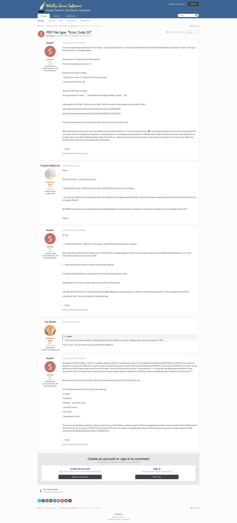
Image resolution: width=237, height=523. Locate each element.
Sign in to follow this (175, 32)
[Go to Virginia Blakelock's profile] (50, 174)
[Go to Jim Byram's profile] (50, 330)
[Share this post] (196, 43)
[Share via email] (66, 500)
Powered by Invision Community (118, 519)
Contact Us (118, 514)
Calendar (51, 21)
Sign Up (193, 4)
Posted (70, 43)
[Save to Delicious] (54, 500)
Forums (41, 21)
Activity (56, 16)
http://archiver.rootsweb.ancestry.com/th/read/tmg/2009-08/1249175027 (91, 113)
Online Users (71, 21)
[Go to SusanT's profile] (41, 34)
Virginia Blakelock (50, 165)
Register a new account (80, 477)
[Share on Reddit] (58, 500)
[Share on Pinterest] (70, 500)
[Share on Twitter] (39, 500)
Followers (189, 32)
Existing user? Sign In (177, 4)
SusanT (52, 36)
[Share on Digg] (51, 500)
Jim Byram (50, 321)
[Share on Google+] (47, 500)
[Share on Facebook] (43, 500)
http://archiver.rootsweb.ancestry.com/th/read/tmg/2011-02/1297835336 (91, 109)
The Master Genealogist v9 (80, 36)
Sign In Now (157, 477)
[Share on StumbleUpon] (62, 500)
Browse (44, 16)
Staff (61, 21)
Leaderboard (85, 21)
